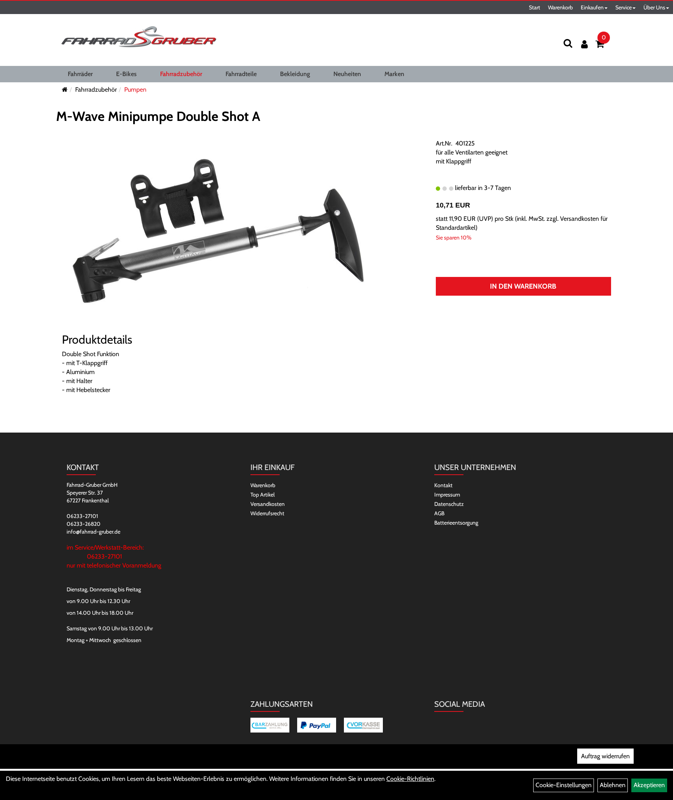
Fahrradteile (241, 74)
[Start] (65, 89)
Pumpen (135, 89)
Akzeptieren (649, 785)
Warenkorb (560, 7)
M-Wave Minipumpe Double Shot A (158, 116)
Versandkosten (267, 503)
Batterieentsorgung (456, 522)
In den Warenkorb (523, 286)
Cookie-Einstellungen (564, 785)
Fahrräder (80, 74)
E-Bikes (126, 74)
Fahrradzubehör (181, 74)
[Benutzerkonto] (584, 44)
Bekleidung (295, 74)
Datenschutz (449, 503)
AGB (439, 513)
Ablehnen (612, 785)
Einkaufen (592, 7)
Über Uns (654, 7)
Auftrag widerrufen (605, 756)
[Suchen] (567, 43)
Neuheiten (347, 74)
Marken (394, 74)
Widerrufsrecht (267, 513)
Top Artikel (262, 494)
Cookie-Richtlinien (410, 778)
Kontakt (443, 485)
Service (623, 7)
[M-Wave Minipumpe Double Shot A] (217, 232)
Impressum (447, 494)
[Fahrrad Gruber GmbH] (139, 37)
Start (534, 7)
